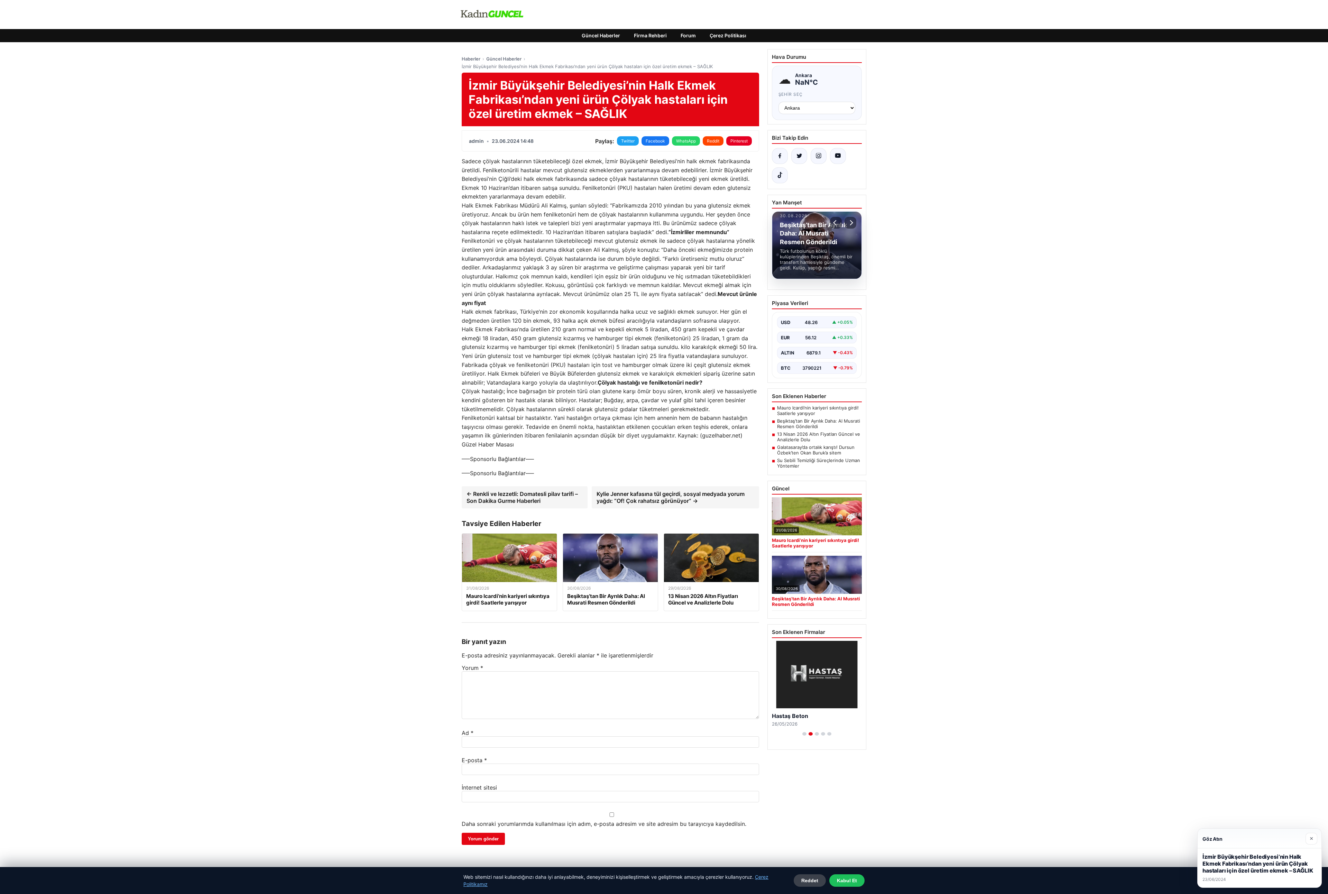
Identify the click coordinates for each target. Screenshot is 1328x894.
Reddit (713, 141)
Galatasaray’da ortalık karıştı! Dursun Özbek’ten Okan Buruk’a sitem (816, 449)
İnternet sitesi (479, 787)
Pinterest (739, 141)
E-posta (474, 760)
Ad (467, 732)
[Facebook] (780, 156)
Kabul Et (847, 880)
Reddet (809, 880)
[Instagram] (819, 156)
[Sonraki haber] (850, 223)
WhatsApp (686, 141)
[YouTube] (838, 156)
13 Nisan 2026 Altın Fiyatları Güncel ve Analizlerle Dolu (818, 436)
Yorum (472, 667)
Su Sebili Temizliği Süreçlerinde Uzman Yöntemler (818, 463)
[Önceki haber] (836, 223)
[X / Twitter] (799, 156)
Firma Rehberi (650, 35)
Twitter (628, 141)
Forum (688, 35)
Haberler (471, 59)
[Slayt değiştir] (804, 734)
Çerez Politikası (728, 35)
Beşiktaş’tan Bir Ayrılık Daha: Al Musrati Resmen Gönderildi (818, 423)
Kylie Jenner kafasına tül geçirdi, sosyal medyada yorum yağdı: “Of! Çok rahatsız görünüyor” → (671, 497)
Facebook (655, 141)
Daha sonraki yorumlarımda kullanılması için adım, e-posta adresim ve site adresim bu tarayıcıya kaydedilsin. (604, 823)
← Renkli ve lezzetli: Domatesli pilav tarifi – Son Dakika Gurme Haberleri (522, 497)
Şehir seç (790, 94)
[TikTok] (780, 175)
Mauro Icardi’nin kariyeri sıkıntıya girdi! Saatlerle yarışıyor (818, 410)
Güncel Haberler (601, 35)
